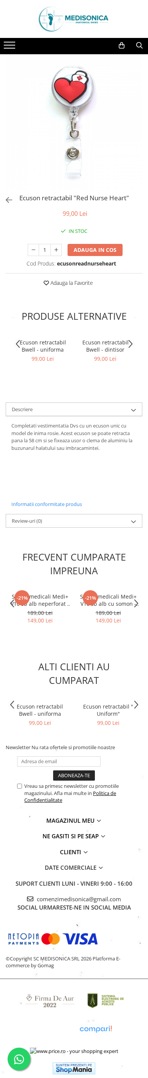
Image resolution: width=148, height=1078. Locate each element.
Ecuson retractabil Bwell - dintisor (105, 346)
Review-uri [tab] (27, 520)
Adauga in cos (95, 249)
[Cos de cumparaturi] (121, 45)
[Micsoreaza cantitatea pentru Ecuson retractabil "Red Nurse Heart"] (33, 250)
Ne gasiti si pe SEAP (71, 836)
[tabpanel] (74, 122)
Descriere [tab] (22, 409)
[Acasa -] (74, 19)
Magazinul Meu (71, 820)
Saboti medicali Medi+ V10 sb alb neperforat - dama (40, 600)
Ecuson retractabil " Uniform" (108, 710)
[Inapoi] (5, 200)
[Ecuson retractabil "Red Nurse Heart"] (74, 122)
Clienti (71, 852)
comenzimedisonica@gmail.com (78, 899)
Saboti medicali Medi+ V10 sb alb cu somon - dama (108, 600)
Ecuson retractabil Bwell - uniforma (43, 346)
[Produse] (10, 47)
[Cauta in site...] (139, 45)
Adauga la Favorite (71, 282)
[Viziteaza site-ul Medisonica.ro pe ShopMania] (74, 1068)
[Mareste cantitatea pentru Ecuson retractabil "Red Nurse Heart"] (56, 250)
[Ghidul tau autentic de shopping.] (95, 1029)
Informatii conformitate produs (46, 504)
